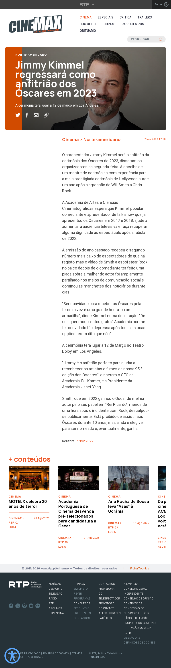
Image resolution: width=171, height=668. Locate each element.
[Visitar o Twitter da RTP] (17, 605)
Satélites (105, 618)
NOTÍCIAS (55, 583)
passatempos (133, 24)
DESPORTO (56, 588)
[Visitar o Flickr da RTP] (37, 605)
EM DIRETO (81, 588)
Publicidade (35, 657)
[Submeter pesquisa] (161, 39)
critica (125, 17)
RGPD (127, 632)
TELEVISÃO (55, 593)
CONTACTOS (107, 583)
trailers (145, 17)
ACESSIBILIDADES (109, 613)
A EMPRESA (131, 583)
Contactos (82, 618)
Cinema (86, 17)
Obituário (88, 30)
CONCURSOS (82, 603)
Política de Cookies (56, 653)
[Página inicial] (35, 24)
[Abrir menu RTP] (85, 4)
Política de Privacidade (24, 653)
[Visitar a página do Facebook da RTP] (11, 605)
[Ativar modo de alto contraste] (12, 656)
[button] (20, 115)
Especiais (105, 17)
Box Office (88, 24)
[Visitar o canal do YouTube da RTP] (31, 605)
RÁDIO (53, 598)
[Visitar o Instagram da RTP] (24, 605)
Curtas (109, 24)
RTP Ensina (56, 613)
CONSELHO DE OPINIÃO (138, 598)
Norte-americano (31, 55)
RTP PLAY (79, 583)
